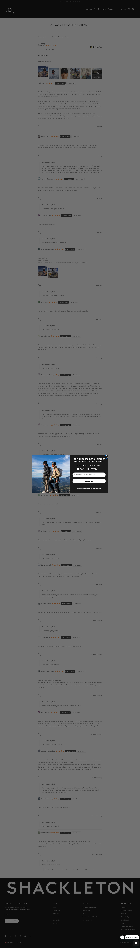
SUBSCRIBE (89, 481)
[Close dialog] (105, 457)
